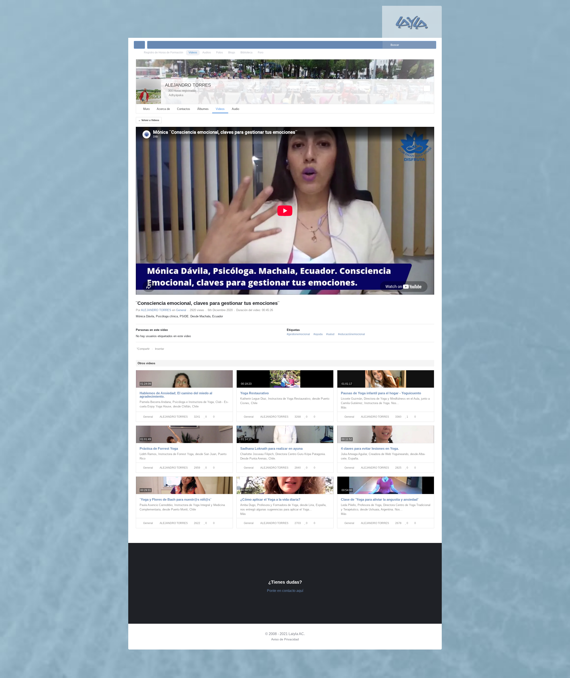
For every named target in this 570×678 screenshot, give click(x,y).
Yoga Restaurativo (254, 393)
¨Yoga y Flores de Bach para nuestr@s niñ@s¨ (175, 499)
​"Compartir (143, 348)
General (181, 310)
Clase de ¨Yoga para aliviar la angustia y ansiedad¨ (380, 499)
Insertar (159, 348)
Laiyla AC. (297, 634)
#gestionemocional (298, 334)
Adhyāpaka (175, 95)
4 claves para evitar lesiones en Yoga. (370, 448)
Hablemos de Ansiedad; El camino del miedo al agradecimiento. (176, 394)
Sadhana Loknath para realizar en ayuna (271, 448)
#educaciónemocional (351, 334)
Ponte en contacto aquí (285, 591)
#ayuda (318, 334)
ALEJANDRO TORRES (188, 85)
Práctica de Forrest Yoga (159, 448)
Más (343, 407)
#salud (330, 334)
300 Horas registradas (181, 90)
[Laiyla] (412, 21)
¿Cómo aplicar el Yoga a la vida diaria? (270, 499)
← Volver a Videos (148, 120)
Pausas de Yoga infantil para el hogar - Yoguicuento (381, 393)
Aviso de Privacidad (285, 639)
